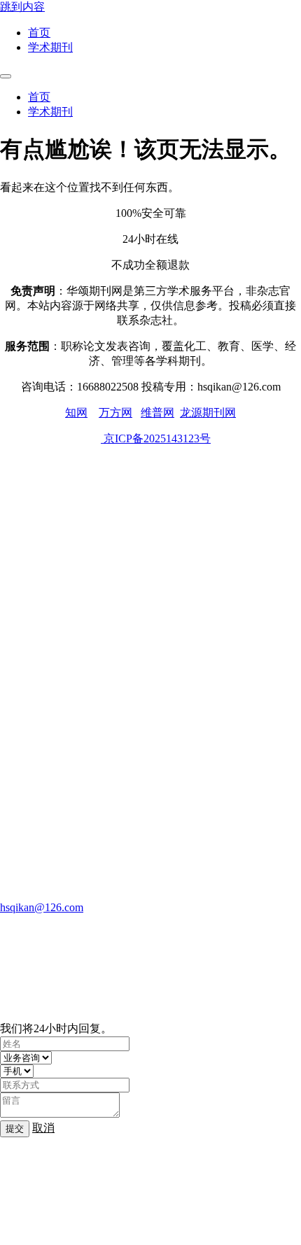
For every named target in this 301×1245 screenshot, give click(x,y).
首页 (39, 32)
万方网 (115, 412)
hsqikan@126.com (41, 907)
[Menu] (5, 76)
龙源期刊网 (208, 412)
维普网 (157, 412)
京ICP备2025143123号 (156, 438)
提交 (15, 1128)
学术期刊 (50, 47)
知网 (76, 412)
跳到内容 (22, 7)
